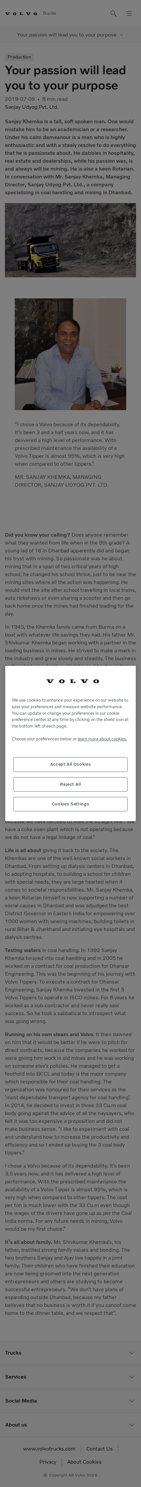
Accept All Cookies (70, 764)
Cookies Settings (71, 804)
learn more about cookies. (102, 738)
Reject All (70, 784)
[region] (70, 744)
